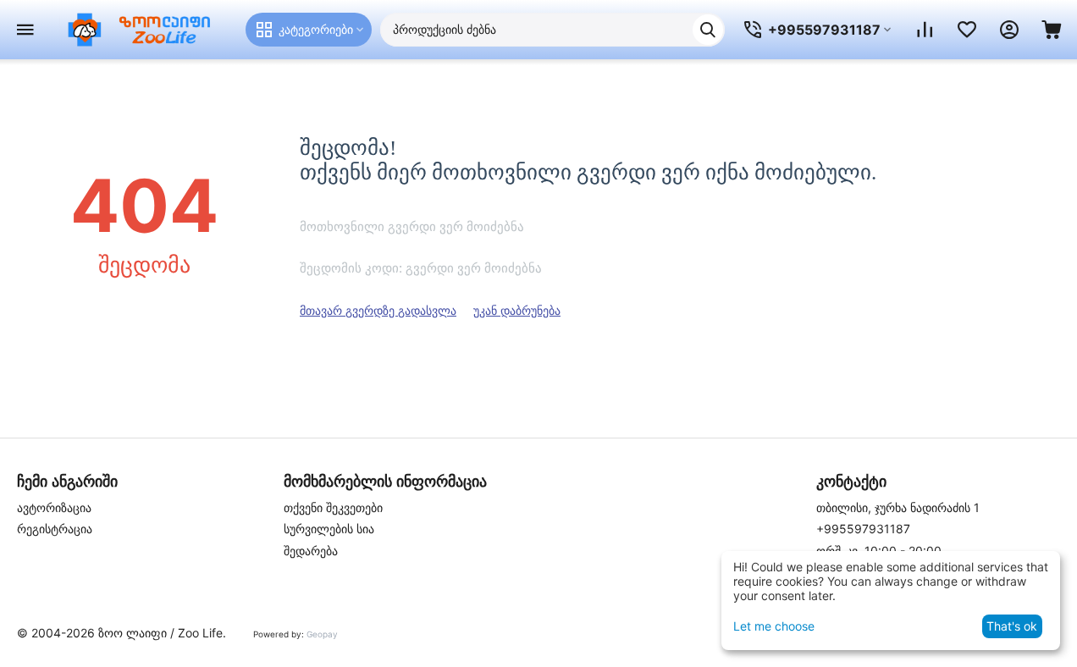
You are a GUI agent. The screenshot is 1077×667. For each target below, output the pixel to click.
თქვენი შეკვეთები (333, 507)
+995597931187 (863, 528)
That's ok (1011, 626)
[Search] (708, 29)
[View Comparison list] (925, 30)
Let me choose (774, 626)
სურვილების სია (329, 528)
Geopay (322, 634)
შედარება (311, 550)
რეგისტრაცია (54, 528)
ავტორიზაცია (54, 507)
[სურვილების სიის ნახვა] (967, 30)
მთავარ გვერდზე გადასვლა (378, 310)
